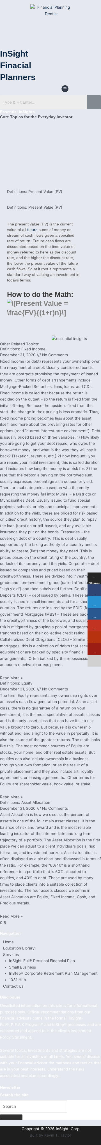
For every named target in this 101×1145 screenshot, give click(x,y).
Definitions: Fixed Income (22, 349)
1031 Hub (17, 980)
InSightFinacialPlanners (18, 65)
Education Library (19, 948)
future (32, 229)
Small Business (22, 967)
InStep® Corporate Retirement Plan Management (53, 973)
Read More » (11, 678)
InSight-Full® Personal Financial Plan (42, 960)
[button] (65, 89)
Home (8, 942)
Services (11, 954)
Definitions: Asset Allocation (25, 802)
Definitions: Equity (16, 683)
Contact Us (13, 986)
